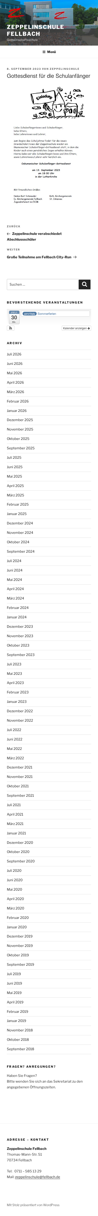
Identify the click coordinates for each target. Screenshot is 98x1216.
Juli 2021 (14, 805)
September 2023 (21, 655)
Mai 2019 (14, 993)
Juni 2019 (14, 983)
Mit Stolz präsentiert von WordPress (33, 1205)
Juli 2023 (14, 664)
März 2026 (15, 392)
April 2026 (15, 382)
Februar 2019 (17, 1012)
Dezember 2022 (20, 711)
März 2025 (15, 495)
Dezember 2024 (20, 523)
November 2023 (20, 636)
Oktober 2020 (18, 852)
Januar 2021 (16, 833)
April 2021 (15, 814)
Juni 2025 (15, 467)
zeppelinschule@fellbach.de (37, 1177)
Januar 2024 (17, 617)
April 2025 (15, 486)
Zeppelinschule (65, 68)
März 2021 (15, 824)
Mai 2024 (14, 580)
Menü (51, 52)
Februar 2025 (18, 504)
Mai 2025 (14, 476)
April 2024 (15, 589)
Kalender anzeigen (75, 328)
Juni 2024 (15, 570)
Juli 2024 (14, 561)
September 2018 (20, 1049)
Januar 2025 (17, 514)
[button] (10, 328)
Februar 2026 (18, 401)
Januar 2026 (17, 411)
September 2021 (20, 796)
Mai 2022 (14, 749)
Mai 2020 (14, 889)
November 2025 (20, 429)
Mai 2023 (14, 674)
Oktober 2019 (18, 955)
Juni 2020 (15, 880)
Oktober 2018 (18, 1040)
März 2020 (15, 908)
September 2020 (21, 861)
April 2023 (15, 683)
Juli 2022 (14, 730)
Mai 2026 (14, 373)
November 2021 (20, 777)
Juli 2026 (14, 354)
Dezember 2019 (20, 936)
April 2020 (15, 899)
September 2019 (20, 965)
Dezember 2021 (19, 767)
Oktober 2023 (18, 645)
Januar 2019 (16, 1021)
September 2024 (21, 551)
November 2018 (20, 1030)
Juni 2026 (15, 364)
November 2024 (20, 533)
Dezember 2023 (20, 627)
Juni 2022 (14, 739)
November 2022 (20, 720)
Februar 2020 (18, 918)
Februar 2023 (18, 692)
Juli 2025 (14, 458)
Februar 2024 (18, 608)
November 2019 (20, 946)
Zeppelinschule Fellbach (35, 30)
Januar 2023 (17, 702)
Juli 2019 (14, 974)
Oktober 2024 (18, 542)
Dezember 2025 (20, 420)
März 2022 (15, 758)
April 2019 (15, 1002)
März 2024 (15, 598)
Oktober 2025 (18, 439)
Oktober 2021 (18, 786)
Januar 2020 (17, 927)
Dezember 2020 (20, 843)
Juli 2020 (14, 871)
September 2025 (21, 448)
